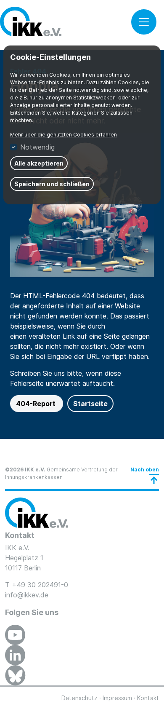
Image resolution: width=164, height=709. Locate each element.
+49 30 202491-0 (40, 585)
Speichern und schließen (52, 183)
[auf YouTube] (15, 635)
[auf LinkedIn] (15, 655)
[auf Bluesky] (15, 675)
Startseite (90, 403)
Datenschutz (79, 697)
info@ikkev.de (26, 595)
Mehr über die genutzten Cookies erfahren (63, 134)
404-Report (36, 403)
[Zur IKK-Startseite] (36, 513)
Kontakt (148, 697)
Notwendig (37, 147)
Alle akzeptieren (38, 163)
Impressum (117, 697)
